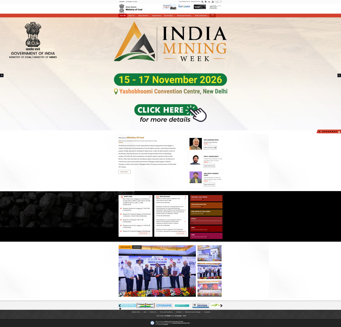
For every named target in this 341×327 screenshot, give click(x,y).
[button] (206, 1)
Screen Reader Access (184, 1)
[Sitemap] (212, 1)
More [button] (212, 15)
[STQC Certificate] (152, 322)
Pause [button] (339, 132)
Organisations (156, 15)
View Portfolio (209, 148)
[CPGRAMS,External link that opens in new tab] (164, 305)
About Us (132, 15)
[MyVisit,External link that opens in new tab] (218, 305)
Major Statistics (143, 15)
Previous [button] (2, 77)
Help (145, 312)
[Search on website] (202, 1)
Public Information (201, 15)
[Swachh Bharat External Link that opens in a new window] (215, 6)
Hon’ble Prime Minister (210, 142)
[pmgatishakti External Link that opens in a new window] (184, 6)
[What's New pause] (150, 196)
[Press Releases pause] (185, 197)
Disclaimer (207, 312)
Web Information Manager (193, 312)
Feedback (179, 312)
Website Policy (136, 312)
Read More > (124, 172)
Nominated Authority (184, 15)
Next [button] (339, 77)
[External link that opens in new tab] (203, 199)
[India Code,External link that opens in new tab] (146, 305)
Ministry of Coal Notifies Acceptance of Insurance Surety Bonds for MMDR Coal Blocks (170, 227)
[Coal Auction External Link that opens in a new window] (199, 6)
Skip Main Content (195, 1)
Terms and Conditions (166, 312)
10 (336, 131)
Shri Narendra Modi (211, 140)
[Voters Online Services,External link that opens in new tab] (200, 305)
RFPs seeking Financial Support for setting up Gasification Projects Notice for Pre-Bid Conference (136, 227)
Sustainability (169, 15)
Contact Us (153, 312)
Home (122, 15)
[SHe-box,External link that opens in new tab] (127, 305)
